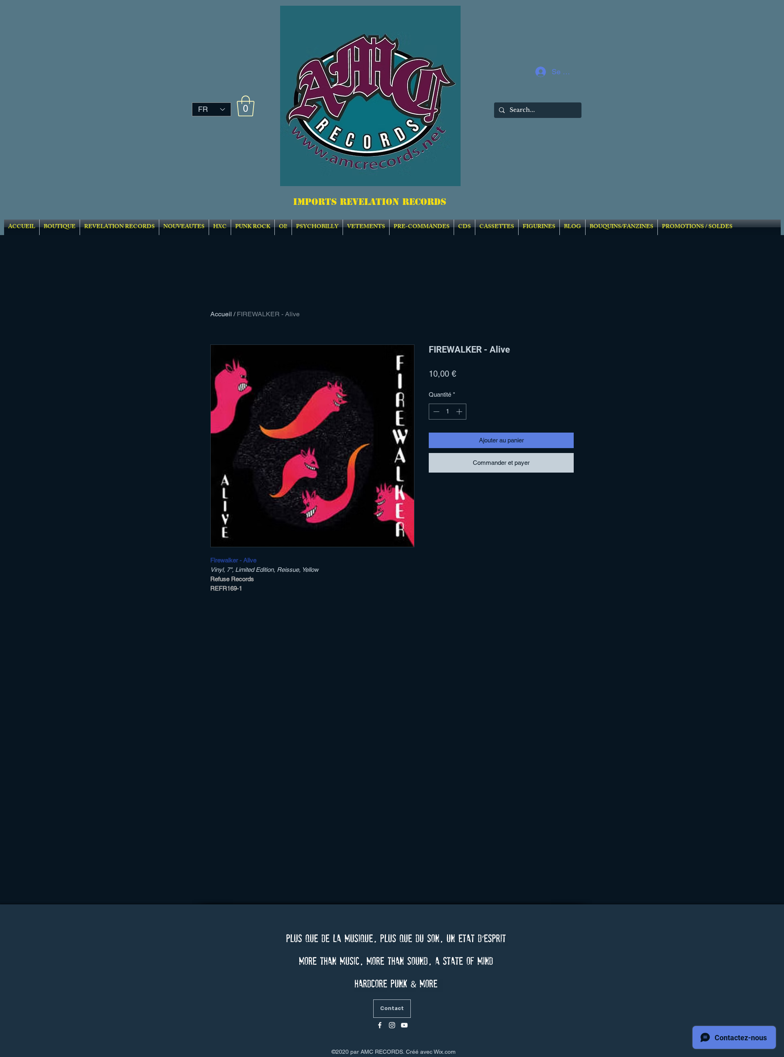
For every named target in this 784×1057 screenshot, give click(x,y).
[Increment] (460, 411)
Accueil (221, 314)
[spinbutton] (447, 411)
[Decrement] (435, 411)
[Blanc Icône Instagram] (392, 1025)
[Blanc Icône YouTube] (404, 1025)
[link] (245, 105)
